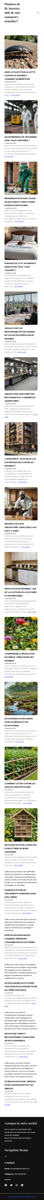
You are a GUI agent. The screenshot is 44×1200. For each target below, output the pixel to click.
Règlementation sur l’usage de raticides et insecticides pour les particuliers (20, 202)
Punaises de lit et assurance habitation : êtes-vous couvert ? (20, 267)
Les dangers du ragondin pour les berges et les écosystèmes (19, 722)
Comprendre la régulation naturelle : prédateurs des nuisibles (20, 657)
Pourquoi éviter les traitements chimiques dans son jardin (20, 893)
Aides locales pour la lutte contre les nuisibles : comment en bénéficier (20, 75)
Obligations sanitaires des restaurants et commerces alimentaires (20, 397)
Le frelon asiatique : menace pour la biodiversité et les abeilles (20, 1085)
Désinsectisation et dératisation (22, 1197)
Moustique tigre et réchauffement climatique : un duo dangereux (20, 1037)
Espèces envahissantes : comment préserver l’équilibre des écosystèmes (20, 939)
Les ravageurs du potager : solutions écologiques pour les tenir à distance (21, 986)
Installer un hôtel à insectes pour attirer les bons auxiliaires (21, 848)
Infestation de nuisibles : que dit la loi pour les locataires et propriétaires (21, 592)
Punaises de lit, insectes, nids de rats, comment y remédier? (13, 12)
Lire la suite (15, 95)
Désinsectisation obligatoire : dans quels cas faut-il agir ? (20, 527)
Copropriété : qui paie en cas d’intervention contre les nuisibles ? (20, 462)
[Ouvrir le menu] (38, 12)
